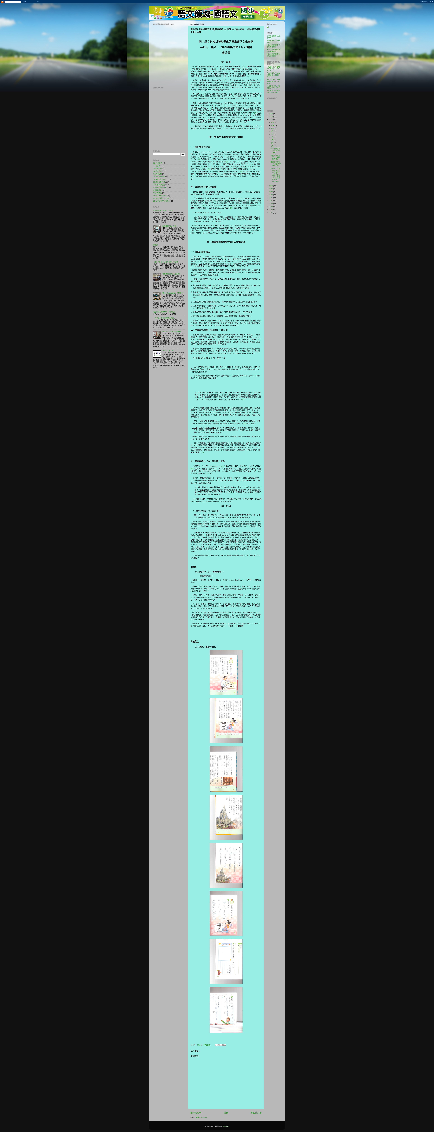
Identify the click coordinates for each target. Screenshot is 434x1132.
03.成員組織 (157, 168)
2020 (271, 186)
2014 (271, 204)
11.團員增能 (157, 190)
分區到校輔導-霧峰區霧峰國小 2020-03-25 (273, 75)
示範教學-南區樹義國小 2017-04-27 (273, 91)
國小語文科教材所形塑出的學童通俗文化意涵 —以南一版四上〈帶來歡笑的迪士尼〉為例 (276, 175)
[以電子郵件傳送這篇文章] (216, 1045)
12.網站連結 (157, 193)
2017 (271, 195)
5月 (272, 137)
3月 (272, 143)
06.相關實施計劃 (159, 177)
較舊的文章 (256, 1113)
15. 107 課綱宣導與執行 (161, 201)
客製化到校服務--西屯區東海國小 (274, 46)
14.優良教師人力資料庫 (161, 198)
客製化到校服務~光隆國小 (171, 274)
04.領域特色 (157, 171)
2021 (271, 120)
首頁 (226, 1113)
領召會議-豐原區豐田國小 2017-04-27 (273, 87)
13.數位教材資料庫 (159, 196)
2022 (271, 117)
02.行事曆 (156, 166)
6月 (272, 134)
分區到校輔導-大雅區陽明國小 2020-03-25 (273, 81)
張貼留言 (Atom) (201, 1117)
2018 (271, 192)
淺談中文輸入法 (167, 350)
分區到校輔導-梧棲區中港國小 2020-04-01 (273, 68)
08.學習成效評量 (159, 182)
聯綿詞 (155, 245)
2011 (271, 213)
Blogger (226, 1126)
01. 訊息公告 (157, 163)
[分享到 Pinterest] (225, 1045)
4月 (272, 140)
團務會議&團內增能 (169, 226)
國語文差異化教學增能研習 (171, 331)
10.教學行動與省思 (159, 187)
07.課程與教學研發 (159, 179)
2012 (271, 210)
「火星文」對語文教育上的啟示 (164, 318)
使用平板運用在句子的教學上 (172, 293)
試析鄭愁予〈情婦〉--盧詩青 (163, 210)
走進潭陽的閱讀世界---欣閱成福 (164, 312)
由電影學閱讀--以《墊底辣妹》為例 (276, 163)
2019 (271, 189)
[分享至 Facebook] (223, 1045)
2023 (271, 114)
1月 (272, 146)
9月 (272, 131)
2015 (271, 201)
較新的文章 (195, 1113)
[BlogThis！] (218, 1045)
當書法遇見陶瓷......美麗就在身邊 (275, 157)
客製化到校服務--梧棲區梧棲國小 (274, 55)
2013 (271, 207)
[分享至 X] (220, 1045)
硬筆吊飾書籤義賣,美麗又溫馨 (276, 150)
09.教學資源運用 (159, 185)
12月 (273, 122)
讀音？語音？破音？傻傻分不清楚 (166, 262)
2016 (271, 198)
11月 (273, 125)
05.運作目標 (157, 174)
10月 (273, 128)
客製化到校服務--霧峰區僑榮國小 (274, 50)
